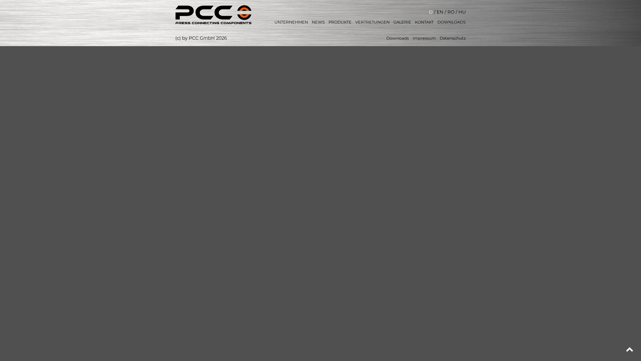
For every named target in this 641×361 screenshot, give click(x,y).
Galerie (402, 22)
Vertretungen (372, 22)
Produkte (340, 22)
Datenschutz (453, 38)
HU (462, 12)
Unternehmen (291, 22)
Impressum (424, 38)
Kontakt (424, 22)
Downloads (451, 22)
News (318, 22)
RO (450, 12)
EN (440, 12)
